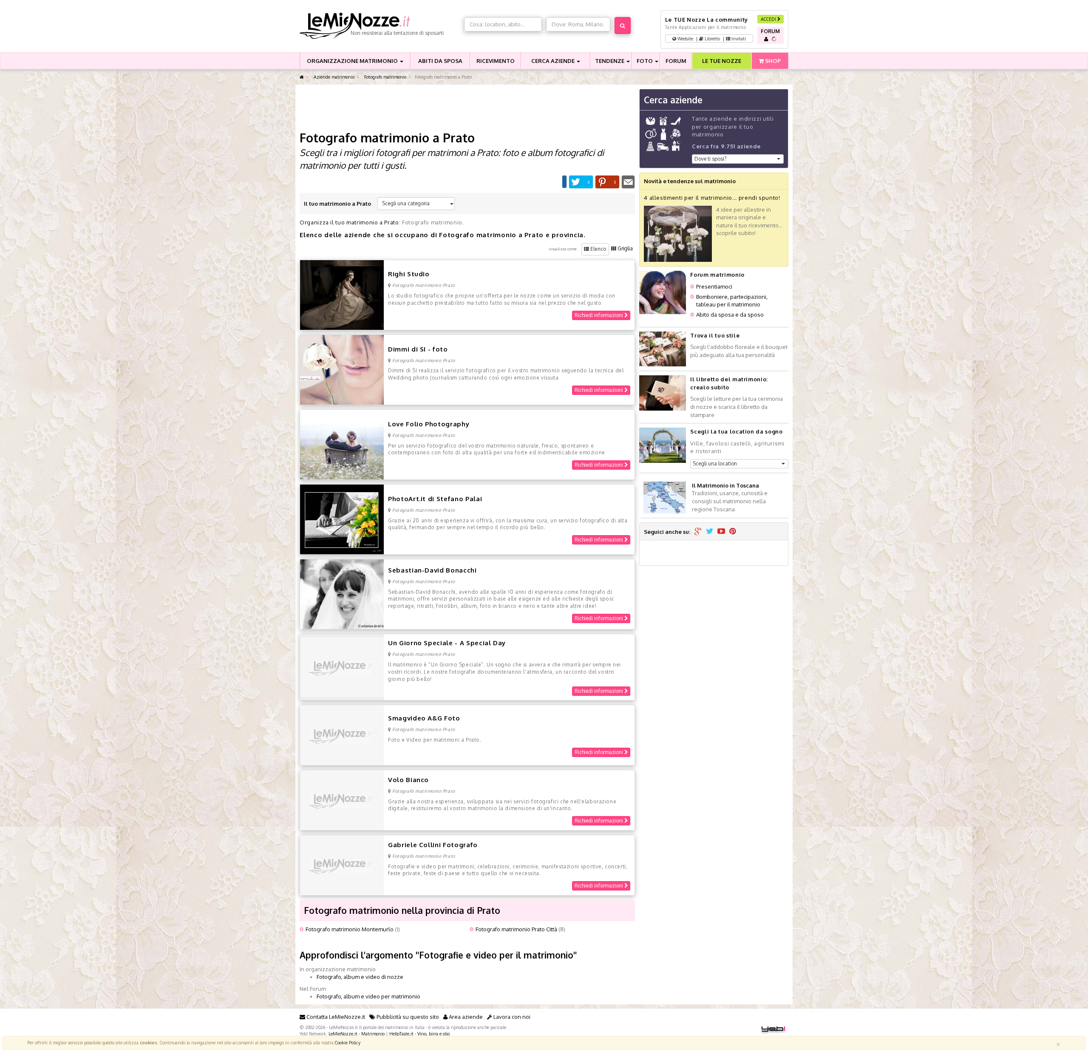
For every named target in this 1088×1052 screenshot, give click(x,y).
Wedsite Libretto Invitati (711, 38)
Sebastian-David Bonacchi (432, 570)
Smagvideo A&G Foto (424, 718)
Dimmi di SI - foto (418, 349)
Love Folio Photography (428, 424)
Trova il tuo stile (715, 335)
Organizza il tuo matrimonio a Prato (349, 222)
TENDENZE (610, 60)
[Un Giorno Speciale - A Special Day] (342, 666)
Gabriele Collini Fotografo (433, 845)
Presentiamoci (714, 286)
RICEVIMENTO (495, 60)
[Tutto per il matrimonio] (302, 77)
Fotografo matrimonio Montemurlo (350, 929)
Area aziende (465, 1016)
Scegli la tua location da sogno (736, 431)
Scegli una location (715, 463)
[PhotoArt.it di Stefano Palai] (342, 519)
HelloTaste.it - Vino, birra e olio (419, 1033)
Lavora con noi (511, 1016)
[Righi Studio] (342, 294)
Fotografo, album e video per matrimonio (368, 996)
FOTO (645, 60)
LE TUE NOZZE (721, 60)
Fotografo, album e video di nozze (360, 976)
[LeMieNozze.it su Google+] (698, 531)
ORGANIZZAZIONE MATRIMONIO (353, 60)
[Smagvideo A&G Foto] (342, 734)
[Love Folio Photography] (342, 443)
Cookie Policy (347, 1042)
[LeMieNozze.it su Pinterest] (732, 531)
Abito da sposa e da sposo (730, 314)
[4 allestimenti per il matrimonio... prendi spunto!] (677, 233)
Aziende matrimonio (333, 76)
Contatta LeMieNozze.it (335, 1016)
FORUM (676, 60)
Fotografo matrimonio (384, 76)
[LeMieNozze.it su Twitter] (709, 531)
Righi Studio (409, 274)
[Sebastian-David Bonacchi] (342, 593)
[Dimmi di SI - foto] (342, 369)
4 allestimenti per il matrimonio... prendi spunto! (712, 197)
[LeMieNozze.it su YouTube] (721, 531)
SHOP (772, 60)
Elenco (597, 249)
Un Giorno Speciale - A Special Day (447, 643)
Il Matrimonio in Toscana (725, 485)
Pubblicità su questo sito (407, 1016)
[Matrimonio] (380, 26)
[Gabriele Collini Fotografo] (342, 864)
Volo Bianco (408, 780)
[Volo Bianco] (342, 799)
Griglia (624, 248)
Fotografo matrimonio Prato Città (516, 929)
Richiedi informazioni (599, 315)
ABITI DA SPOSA (440, 60)
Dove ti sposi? (710, 159)
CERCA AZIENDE (553, 60)
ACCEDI (769, 19)
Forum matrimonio (717, 274)
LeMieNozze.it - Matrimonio (357, 1033)
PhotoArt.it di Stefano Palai (435, 499)
